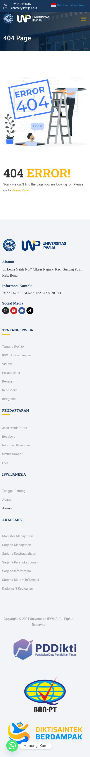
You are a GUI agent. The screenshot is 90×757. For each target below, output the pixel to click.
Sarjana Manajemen (16, 545)
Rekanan (8, 381)
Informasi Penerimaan (17, 445)
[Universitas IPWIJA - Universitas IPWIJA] (26, 18)
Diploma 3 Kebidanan (17, 588)
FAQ (5, 462)
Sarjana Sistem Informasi (20, 580)
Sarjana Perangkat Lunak (20, 562)
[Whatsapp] (12, 746)
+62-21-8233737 (21, 4)
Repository (9, 390)
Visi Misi (7, 364)
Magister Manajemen (17, 536)
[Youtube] (13, 310)
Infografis (9, 399)
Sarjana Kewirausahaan (19, 554)
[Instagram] (5, 310)
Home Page (20, 190)
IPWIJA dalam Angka (16, 355)
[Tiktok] (29, 310)
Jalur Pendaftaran (14, 428)
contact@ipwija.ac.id (24, 8)
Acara (6, 500)
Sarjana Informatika (16, 571)
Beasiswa (8, 436)
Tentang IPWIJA (13, 346)
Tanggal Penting (13, 491)
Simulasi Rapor (12, 454)
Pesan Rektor (11, 372)
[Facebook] (21, 310)
